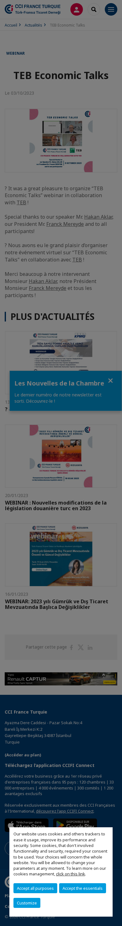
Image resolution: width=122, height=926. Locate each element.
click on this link (70, 874)
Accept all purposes (35, 888)
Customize (27, 903)
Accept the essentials (83, 888)
